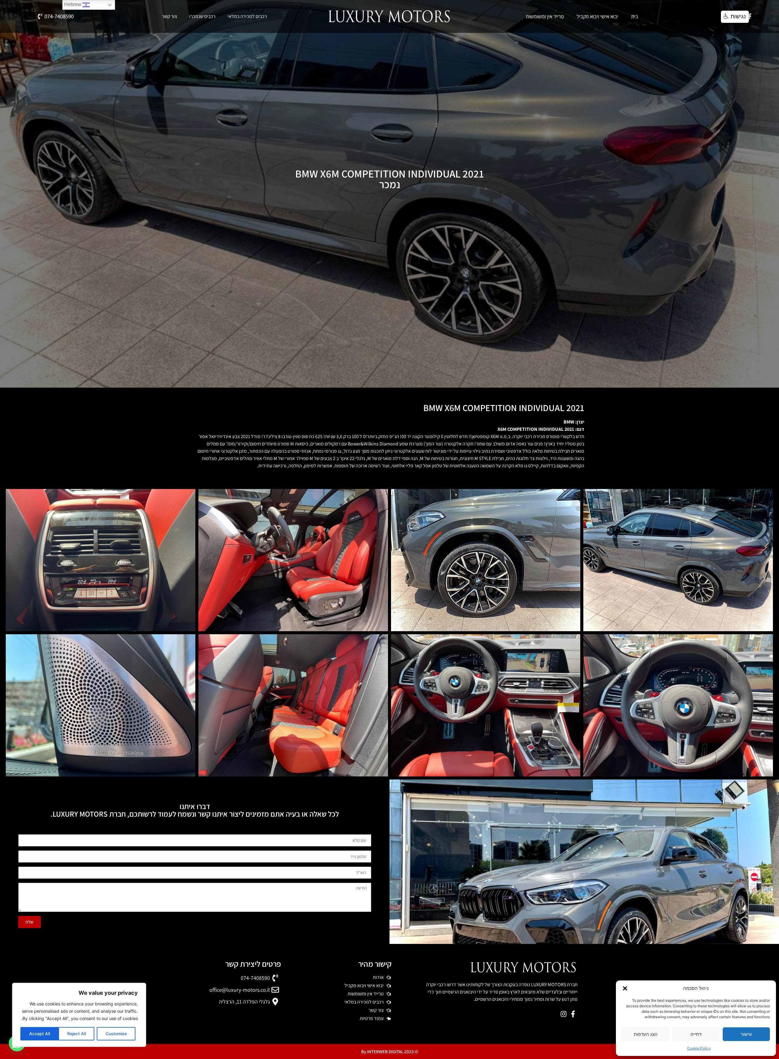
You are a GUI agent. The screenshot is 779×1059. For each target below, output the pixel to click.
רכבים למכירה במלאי (247, 16)
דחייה (695, 1034)
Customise (116, 1033)
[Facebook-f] (750, 16)
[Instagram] (563, 1014)
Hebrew (73, 4)
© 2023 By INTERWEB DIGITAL (389, 1051)
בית (634, 16)
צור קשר (169, 16)
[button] (625, 988)
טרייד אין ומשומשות (545, 16)
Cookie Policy (699, 1048)
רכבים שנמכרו (202, 16)
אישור (746, 1034)
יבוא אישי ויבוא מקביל (597, 16)
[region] (79, 1015)
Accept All (39, 1033)
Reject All (76, 1033)
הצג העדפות (646, 1034)
